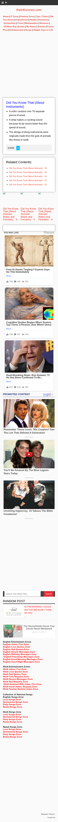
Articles (41, 26)
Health (33, 19)
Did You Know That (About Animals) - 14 (28, 176)
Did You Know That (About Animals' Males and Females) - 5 (28, 214)
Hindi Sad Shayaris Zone (15, 681)
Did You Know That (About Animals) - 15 (28, 168)
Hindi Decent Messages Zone (18, 679)
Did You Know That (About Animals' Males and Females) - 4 (46, 214)
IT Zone (14, 16)
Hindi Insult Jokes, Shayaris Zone (20, 686)
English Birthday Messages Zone (20, 654)
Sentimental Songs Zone (15, 702)
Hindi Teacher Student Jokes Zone (20, 689)
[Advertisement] (29, 69)
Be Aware (31, 26)
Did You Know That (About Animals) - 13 (28, 184)
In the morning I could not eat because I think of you (38, 610)
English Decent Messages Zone (19, 652)
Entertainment (16, 30)
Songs (28, 30)
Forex (20, 23)
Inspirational (21, 19)
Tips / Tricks (42, 16)
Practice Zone (27, 16)
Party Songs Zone (12, 704)
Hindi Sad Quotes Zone (15, 674)
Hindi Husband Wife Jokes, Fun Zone (22, 684)
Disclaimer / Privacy (47, 814)
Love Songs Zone (12, 699)
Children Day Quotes (14, 26)
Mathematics (31, 23)
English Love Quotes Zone (16, 647)
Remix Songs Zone (12, 707)
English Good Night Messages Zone (21, 662)
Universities (10, 23)
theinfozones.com (29, 10)
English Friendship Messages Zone (22, 657)
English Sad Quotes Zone (16, 649)
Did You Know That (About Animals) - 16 (28, 172)
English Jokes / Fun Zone (16, 644)
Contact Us (51, 817)
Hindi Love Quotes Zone (15, 671)
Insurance (43, 19)
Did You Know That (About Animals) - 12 (28, 180)
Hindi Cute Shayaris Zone (16, 676)
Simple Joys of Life (43, 30)
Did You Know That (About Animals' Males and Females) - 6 (10, 214)
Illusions (44, 23)
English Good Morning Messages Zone (23, 659)
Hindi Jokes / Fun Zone (15, 669)
